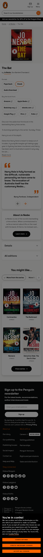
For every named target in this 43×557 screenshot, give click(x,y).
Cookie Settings (21, 539)
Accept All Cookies (21, 551)
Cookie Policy (13, 534)
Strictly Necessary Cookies (21, 545)
